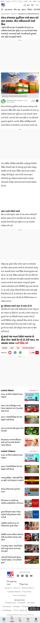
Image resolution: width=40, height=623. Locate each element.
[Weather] (25, 5)
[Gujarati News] (3, 5)
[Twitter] (22, 576)
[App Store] (25, 585)
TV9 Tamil (33, 606)
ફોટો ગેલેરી (37, 9)
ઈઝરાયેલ (4, 348)
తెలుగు (21, 1)
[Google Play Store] (13, 582)
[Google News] (15, 352)
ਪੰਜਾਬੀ (34, 1)
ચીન (18, 348)
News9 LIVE (23, 610)
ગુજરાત (24, 9)
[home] (2, 9)
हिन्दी (3, 1)
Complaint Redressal (14, 591)
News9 (8, 1)
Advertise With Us (28, 588)
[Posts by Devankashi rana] (3, 101)
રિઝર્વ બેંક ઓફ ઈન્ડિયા (28, 348)
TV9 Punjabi (25, 606)
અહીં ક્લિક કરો (22, 343)
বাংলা (30, 1)
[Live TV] (32, 5)
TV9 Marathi (21, 602)
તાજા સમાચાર (8, 9)
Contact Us (8, 588)
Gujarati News (5, 14)
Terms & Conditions (19, 595)
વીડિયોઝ (29, 9)
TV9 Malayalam (7, 610)
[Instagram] (27, 576)
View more (32, 390)
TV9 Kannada (6, 606)
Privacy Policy (26, 591)
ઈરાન (12, 348)
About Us (17, 588)
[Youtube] (10, 352)
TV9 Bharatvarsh (10, 602)
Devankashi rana (11, 100)
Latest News (7, 390)
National (13, 14)
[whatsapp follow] (20, 352)
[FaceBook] (18, 576)
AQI (28, 5)
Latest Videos (8, 451)
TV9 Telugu (30, 602)
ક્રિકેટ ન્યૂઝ (17, 9)
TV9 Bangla (16, 606)
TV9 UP (15, 610)
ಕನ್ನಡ (14, 1)
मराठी (25, 1)
